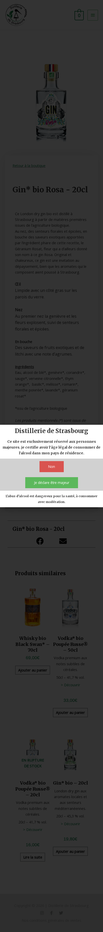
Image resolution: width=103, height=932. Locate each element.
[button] (52, 466)
